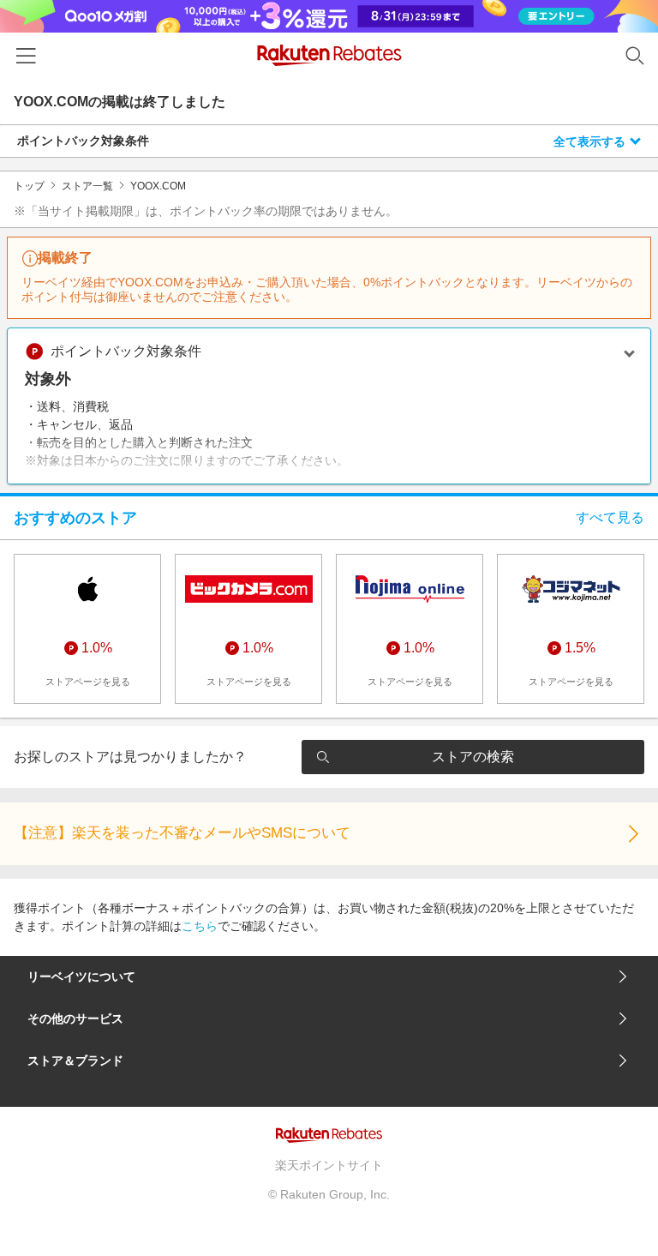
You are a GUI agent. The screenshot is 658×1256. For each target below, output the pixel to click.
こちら (200, 926)
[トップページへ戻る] (329, 55)
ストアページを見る (87, 681)
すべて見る (610, 517)
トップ (29, 186)
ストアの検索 (473, 756)
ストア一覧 (87, 186)
